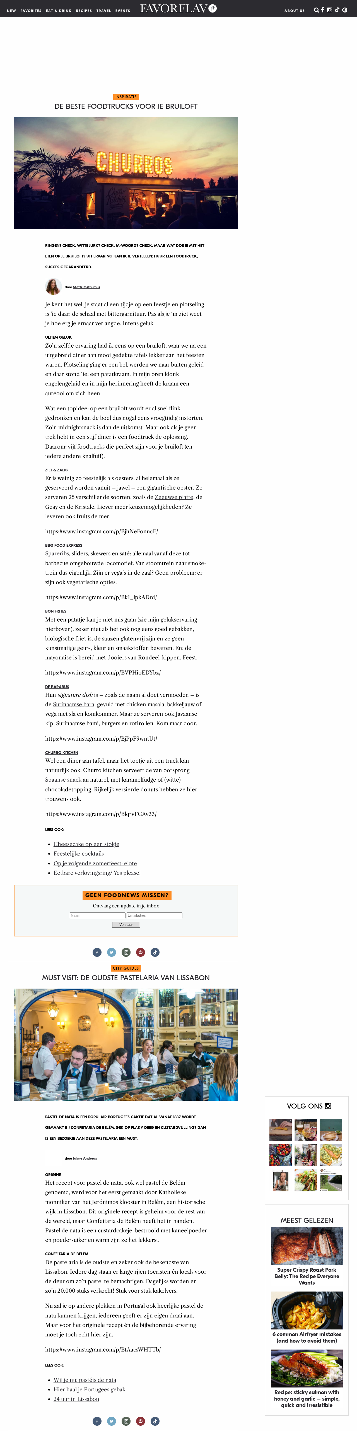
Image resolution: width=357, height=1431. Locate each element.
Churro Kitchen (61, 752)
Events (123, 11)
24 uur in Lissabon (76, 1399)
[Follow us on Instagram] (126, 955)
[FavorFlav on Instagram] (330, 10)
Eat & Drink (59, 11)
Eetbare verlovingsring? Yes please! (97, 873)
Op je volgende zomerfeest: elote (95, 863)
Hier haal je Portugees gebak (90, 1389)
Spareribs (57, 553)
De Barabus (57, 687)
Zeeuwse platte (174, 497)
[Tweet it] (112, 955)
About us (294, 11)
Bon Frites (55, 611)
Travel (104, 11)
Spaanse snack (63, 780)
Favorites (31, 11)
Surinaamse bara (73, 704)
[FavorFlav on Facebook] (323, 10)
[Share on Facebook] (97, 955)
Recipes (84, 11)
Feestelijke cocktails (79, 854)
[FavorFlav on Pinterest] (345, 10)
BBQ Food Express (63, 545)
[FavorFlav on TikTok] (337, 10)
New (11, 11)
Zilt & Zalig (56, 470)
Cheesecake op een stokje (86, 844)
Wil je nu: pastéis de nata (85, 1380)
